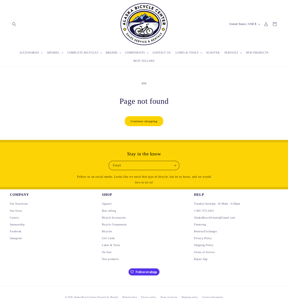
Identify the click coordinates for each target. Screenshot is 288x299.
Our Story (16, 210)
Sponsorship (17, 224)
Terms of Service (204, 252)
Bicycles (107, 231)
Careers (14, 217)
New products (110, 259)
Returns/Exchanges (205, 231)
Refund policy (129, 297)
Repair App (201, 259)
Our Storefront (19, 203)
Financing (200, 224)
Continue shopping (144, 121)
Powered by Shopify (108, 297)
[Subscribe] (174, 165)
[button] (14, 24)
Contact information (212, 297)
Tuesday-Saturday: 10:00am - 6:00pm (217, 203)
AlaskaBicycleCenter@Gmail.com (214, 217)
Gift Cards (108, 238)
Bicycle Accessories (114, 217)
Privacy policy (148, 297)
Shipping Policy (204, 245)
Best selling (109, 210)
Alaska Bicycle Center (85, 297)
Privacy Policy (203, 238)
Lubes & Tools (111, 245)
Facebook (15, 231)
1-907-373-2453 (204, 210)
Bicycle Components (114, 224)
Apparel (106, 203)
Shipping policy (190, 297)
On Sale (106, 252)
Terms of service (169, 297)
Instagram (16, 238)
